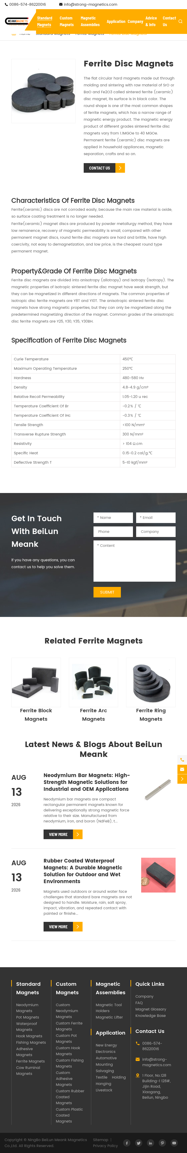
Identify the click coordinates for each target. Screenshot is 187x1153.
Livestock (104, 1090)
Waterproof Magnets (26, 1027)
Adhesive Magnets (24, 1052)
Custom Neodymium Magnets (67, 1011)
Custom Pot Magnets (66, 1039)
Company (135, 21)
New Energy (106, 1045)
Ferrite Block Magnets (36, 715)
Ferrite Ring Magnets (151, 715)
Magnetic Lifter (109, 1017)
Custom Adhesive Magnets (64, 1079)
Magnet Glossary (150, 1009)
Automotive (106, 1058)
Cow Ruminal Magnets (28, 1071)
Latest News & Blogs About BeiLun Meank (93, 749)
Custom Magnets (67, 988)
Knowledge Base (150, 1016)
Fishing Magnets (31, 1043)
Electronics (105, 1052)
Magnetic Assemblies (110, 988)
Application (116, 21)
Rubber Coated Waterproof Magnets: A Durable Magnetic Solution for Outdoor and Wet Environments (83, 871)
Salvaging (105, 1071)
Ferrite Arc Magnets (93, 715)
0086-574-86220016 (27, 5)
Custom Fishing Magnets (70, 1063)
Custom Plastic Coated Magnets (69, 1115)
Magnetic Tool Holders (109, 1008)
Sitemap (100, 1140)
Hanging (103, 1084)
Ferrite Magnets (30, 1061)
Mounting (104, 1065)
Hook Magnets (29, 1036)
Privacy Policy (105, 1146)
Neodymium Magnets (27, 1008)
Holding (119, 1077)
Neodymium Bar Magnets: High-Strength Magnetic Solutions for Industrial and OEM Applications (87, 782)
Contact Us (149, 1031)
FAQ (139, 1003)
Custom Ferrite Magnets (69, 1026)
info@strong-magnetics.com (90, 5)
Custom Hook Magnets (68, 1051)
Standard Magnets (28, 988)
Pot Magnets (27, 1017)
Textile (101, 1077)
